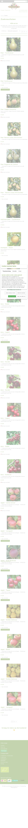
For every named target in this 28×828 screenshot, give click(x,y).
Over (19, 271)
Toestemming (7, 271)
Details (15, 271)
